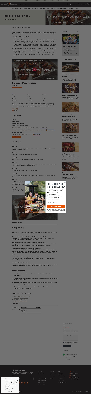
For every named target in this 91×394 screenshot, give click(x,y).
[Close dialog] (65, 182)
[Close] (18, 378)
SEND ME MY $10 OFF (56, 206)
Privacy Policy (9, 386)
